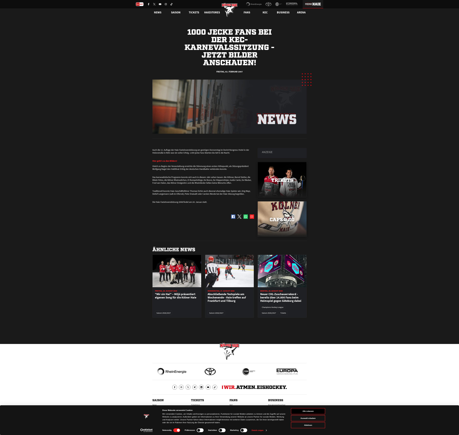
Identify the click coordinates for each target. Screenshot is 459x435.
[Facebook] (174, 387)
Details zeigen (257, 430)
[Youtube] (208, 387)
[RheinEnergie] (254, 4)
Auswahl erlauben (308, 418)
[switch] (200, 430)
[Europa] (292, 4)
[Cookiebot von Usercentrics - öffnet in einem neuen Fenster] (146, 430)
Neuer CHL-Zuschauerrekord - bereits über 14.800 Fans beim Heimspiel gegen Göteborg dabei (280, 297)
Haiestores (212, 12)
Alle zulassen (308, 411)
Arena (301, 12)
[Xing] (194, 387)
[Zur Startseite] (230, 10)
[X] (188, 387)
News (154, 405)
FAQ (231, 405)
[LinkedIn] (201, 387)
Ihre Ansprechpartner (276, 405)
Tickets (194, 12)
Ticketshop (195, 405)
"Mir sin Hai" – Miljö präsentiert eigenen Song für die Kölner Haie (175, 295)
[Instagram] (181, 387)
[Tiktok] (214, 387)
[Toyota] (268, 4)
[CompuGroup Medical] (278, 4)
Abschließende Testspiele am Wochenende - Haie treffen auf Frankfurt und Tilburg (227, 297)
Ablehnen (308, 425)
